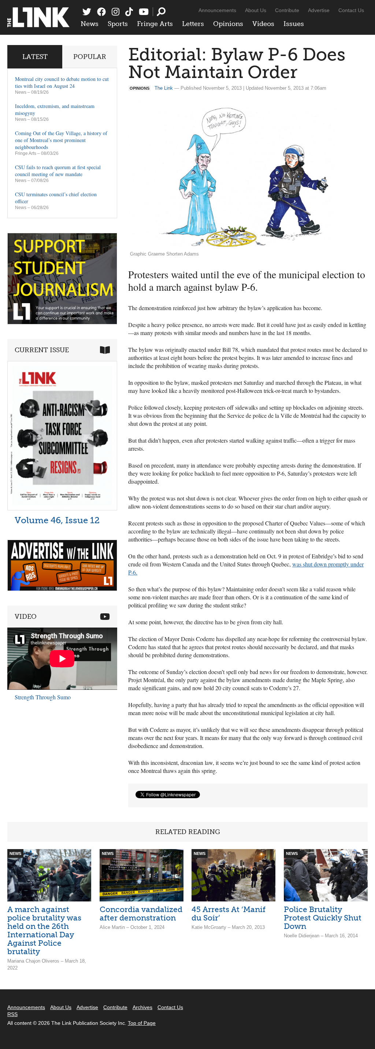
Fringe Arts (155, 24)
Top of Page (142, 1023)
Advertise (319, 10)
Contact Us (351, 10)
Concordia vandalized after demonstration (141, 913)
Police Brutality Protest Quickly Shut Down (322, 918)
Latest (35, 57)
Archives (142, 1007)
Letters (193, 24)
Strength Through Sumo (43, 697)
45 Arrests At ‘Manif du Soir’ (229, 913)
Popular (89, 57)
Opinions (228, 24)
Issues (293, 24)
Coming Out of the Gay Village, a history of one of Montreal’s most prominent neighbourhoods (61, 140)
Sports (118, 24)
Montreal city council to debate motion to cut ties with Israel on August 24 (62, 82)
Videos (263, 24)
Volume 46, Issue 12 (57, 520)
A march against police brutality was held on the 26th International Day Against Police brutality (44, 930)
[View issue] (62, 508)
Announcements (217, 10)
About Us (255, 10)
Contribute (287, 10)
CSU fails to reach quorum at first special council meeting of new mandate (58, 171)
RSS (12, 1014)
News (90, 24)
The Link (164, 88)
